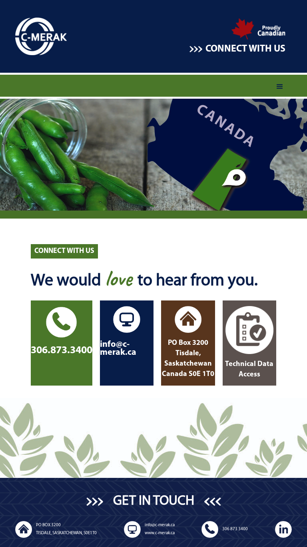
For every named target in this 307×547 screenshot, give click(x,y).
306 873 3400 (235, 529)
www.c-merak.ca (160, 533)
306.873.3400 (61, 351)
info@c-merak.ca (118, 349)
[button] (280, 85)
